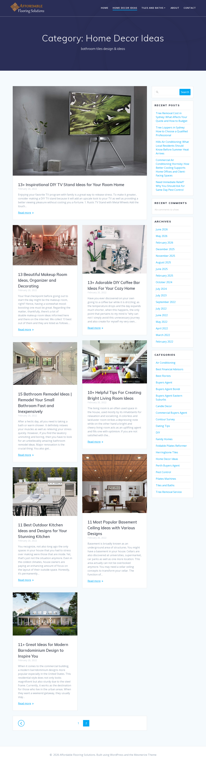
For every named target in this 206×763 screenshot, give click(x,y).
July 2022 (161, 308)
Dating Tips (163, 426)
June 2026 (162, 229)
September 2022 (166, 302)
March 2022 (163, 335)
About (175, 7)
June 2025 (162, 269)
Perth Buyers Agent (168, 465)
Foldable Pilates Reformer (171, 445)
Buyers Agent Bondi (168, 389)
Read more (24, 212)
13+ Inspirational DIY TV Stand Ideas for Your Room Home (71, 184)
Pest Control (163, 472)
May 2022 (161, 322)
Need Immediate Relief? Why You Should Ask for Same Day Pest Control (170, 186)
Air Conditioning (165, 362)
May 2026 (161, 236)
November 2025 (165, 256)
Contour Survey (165, 419)
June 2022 (162, 315)
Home (104, 7)
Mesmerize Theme (145, 755)
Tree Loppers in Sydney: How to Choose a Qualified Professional (172, 131)
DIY (158, 432)
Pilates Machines (166, 478)
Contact (190, 7)
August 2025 (163, 262)
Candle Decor (164, 406)
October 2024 (164, 282)
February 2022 (164, 341)
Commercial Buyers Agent (171, 412)
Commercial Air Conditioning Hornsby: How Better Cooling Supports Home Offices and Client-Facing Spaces (172, 167)
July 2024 (161, 289)
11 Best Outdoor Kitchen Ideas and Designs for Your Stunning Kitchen (42, 531)
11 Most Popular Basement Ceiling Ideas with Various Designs (112, 528)
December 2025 (165, 249)
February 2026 (164, 242)
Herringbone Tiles (167, 452)
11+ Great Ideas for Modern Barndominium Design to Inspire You (43, 650)
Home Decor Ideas (125, 7)
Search (185, 92)
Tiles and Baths (152, 7)
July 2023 (161, 295)
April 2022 (162, 328)
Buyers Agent (164, 382)
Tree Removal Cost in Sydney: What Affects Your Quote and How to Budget (171, 117)
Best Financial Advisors (169, 369)
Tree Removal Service (169, 492)
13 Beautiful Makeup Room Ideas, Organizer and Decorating (42, 280)
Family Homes (164, 439)
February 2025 (164, 275)
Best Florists (163, 376)
